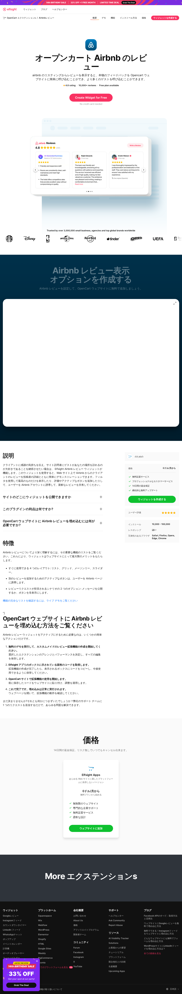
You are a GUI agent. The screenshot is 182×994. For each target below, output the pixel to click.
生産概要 (113, 966)
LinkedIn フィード (11, 929)
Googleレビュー (11, 915)
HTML (41, 943)
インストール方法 (128, 17)
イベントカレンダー (12, 943)
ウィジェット (29, 9)
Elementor (43, 934)
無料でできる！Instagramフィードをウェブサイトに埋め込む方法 (161, 932)
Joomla (42, 962)
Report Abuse (116, 925)
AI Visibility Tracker (119, 938)
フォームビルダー (11, 958)
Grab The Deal (21, 985)
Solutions (113, 943)
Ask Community (117, 920)
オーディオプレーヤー (13, 953)
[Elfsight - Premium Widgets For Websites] (9, 9)
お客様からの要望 (117, 947)
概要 (95, 17)
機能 (113, 17)
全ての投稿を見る (152, 953)
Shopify (42, 939)
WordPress (43, 929)
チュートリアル (116, 952)
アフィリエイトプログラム (86, 929)
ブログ (44, 9)
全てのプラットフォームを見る (55, 967)
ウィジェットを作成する (165, 17)
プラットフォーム (117, 957)
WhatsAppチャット (12, 934)
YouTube (77, 966)
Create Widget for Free (91, 97)
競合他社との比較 (117, 961)
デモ (104, 17)
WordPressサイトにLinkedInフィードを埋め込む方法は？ (161, 947)
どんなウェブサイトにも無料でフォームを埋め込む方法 (161, 939)
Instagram (78, 957)
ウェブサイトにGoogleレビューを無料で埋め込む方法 (161, 924)
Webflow (42, 925)
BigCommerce (45, 958)
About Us (78, 920)
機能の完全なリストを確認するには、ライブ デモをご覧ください (40, 600)
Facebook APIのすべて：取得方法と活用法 (160, 917)
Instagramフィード (12, 920)
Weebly (42, 953)
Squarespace (45, 915)
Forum (76, 947)
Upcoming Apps (117, 971)
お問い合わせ (79, 915)
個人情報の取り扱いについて (48, 989)
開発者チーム (79, 934)
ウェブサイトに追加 (91, 828)
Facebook (78, 952)
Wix (40, 920)
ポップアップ (9, 939)
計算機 (6, 948)
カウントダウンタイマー (14, 925)
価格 (144, 17)
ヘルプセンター (59, 9)
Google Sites (44, 948)
